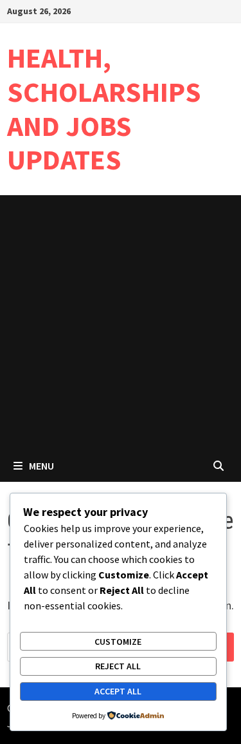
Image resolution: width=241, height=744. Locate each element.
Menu (41, 465)
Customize (117, 641)
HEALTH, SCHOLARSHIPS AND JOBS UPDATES (104, 108)
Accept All (117, 691)
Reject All (118, 666)
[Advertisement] (120, 322)
